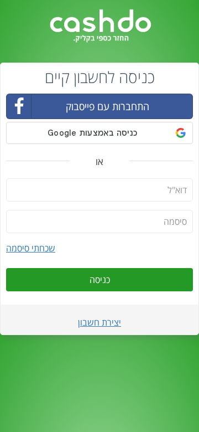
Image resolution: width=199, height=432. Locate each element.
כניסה (100, 280)
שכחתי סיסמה (30, 248)
